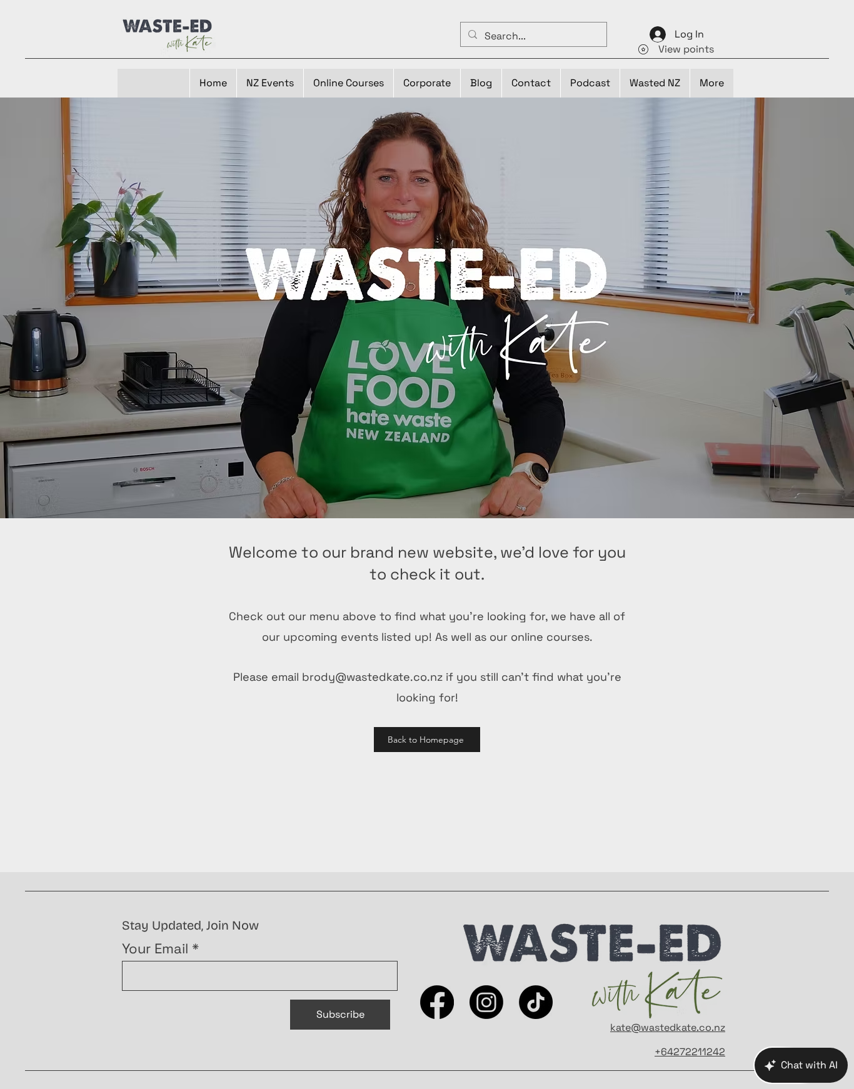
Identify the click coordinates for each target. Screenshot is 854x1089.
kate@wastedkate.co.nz (667, 1027)
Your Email (155, 948)
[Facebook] (437, 1002)
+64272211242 (690, 1051)
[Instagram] (486, 1002)
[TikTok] (536, 1002)
